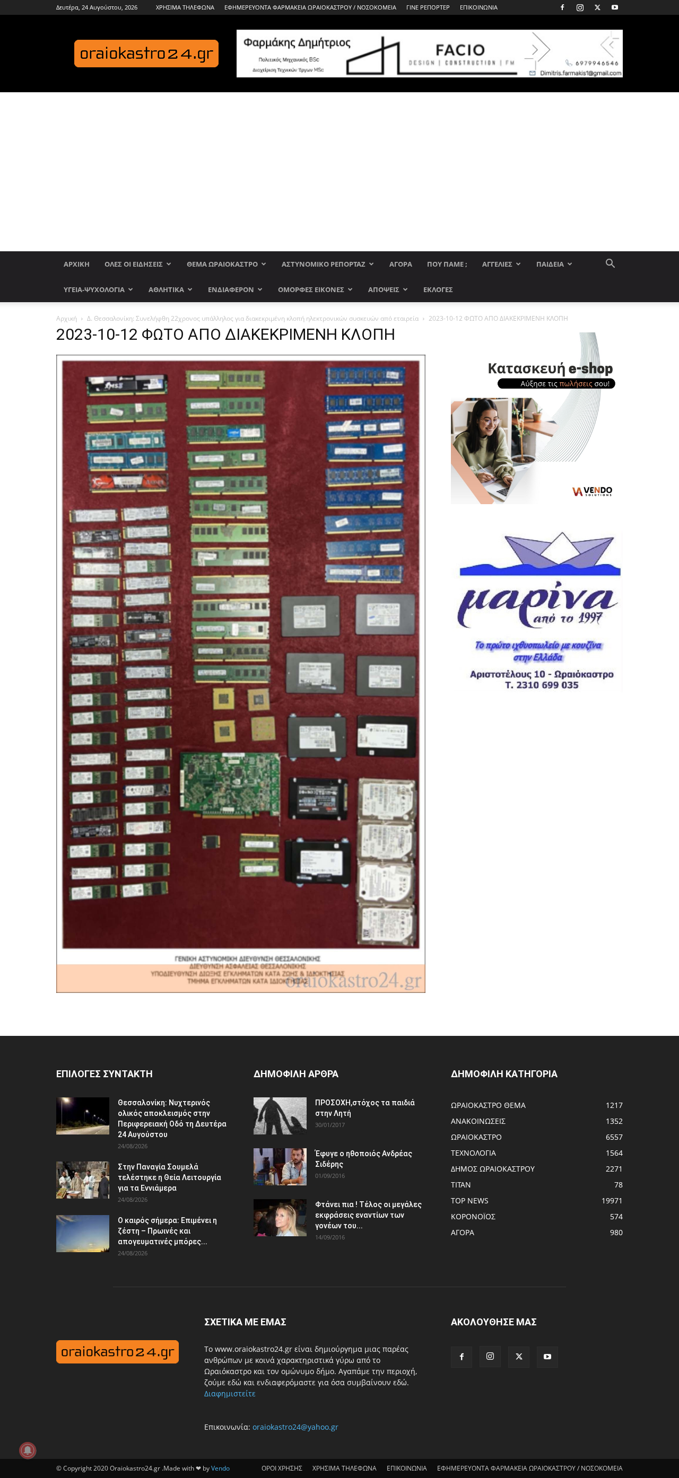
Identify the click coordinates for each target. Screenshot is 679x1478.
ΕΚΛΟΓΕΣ (438, 289)
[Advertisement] (339, 172)
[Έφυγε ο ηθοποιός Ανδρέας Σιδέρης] (280, 1166)
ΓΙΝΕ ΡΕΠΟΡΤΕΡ (428, 7)
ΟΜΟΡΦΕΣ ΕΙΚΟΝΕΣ (311, 289)
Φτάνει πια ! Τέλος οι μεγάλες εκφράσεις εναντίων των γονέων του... (368, 1215)
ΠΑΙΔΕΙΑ (550, 264)
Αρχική (66, 318)
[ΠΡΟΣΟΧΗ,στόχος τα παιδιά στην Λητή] (280, 1115)
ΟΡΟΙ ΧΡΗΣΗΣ (282, 1468)
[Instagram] (580, 7)
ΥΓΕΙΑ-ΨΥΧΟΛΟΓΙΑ (94, 289)
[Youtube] (615, 7)
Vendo (220, 1468)
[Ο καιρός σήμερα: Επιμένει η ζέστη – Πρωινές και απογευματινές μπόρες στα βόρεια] (82, 1233)
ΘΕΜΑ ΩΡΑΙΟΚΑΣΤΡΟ (222, 264)
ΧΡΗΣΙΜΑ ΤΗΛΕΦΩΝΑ (185, 7)
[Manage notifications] (27, 1450)
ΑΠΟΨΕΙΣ (383, 289)
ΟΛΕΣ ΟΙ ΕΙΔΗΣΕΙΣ (134, 264)
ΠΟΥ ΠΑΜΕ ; (447, 264)
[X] (597, 7)
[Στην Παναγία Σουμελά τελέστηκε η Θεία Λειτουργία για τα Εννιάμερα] (82, 1180)
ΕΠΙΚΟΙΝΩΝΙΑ (479, 7)
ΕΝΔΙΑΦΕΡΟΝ (231, 289)
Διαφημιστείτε (230, 1393)
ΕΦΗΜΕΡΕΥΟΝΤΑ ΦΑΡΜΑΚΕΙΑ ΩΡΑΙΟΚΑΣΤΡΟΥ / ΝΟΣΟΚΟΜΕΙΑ (310, 7)
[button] (610, 265)
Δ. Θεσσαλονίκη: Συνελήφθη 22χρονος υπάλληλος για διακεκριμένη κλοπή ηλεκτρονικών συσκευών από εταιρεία (253, 318)
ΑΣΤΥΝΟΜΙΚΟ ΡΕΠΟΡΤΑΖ (323, 264)
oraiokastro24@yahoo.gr (295, 1427)
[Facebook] (562, 7)
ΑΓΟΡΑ (400, 264)
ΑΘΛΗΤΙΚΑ (166, 289)
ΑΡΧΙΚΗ (77, 264)
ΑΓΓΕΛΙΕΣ (497, 264)
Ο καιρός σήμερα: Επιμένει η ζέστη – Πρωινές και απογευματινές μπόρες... (167, 1231)
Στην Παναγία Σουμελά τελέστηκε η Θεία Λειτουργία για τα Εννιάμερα (169, 1177)
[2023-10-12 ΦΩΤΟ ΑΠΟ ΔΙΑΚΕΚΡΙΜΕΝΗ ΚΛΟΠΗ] (240, 990)
